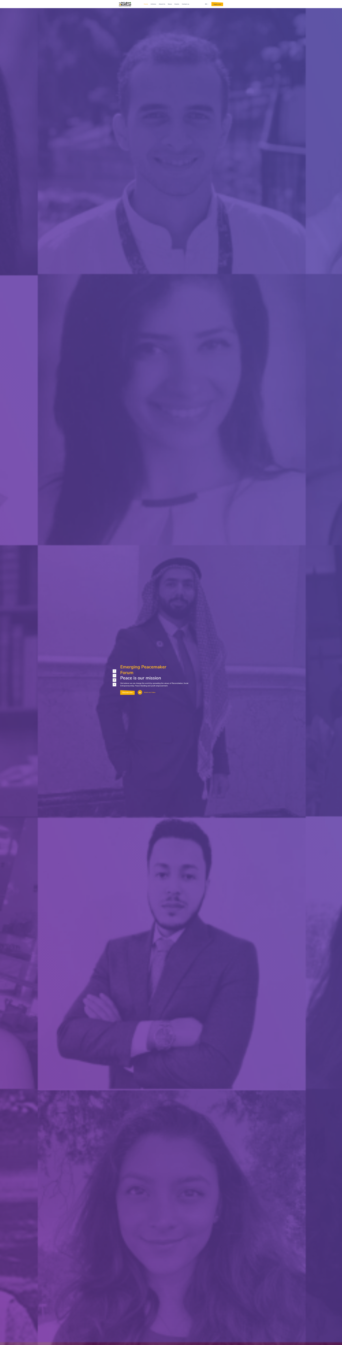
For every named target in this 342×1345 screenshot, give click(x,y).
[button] (127, 692)
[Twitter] (114, 684)
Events (177, 4)
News (170, 4)
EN (206, 4)
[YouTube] (114, 680)
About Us (162, 4)
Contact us (185, 4)
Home (146, 4)
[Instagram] (114, 675)
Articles (153, 4)
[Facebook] (114, 671)
